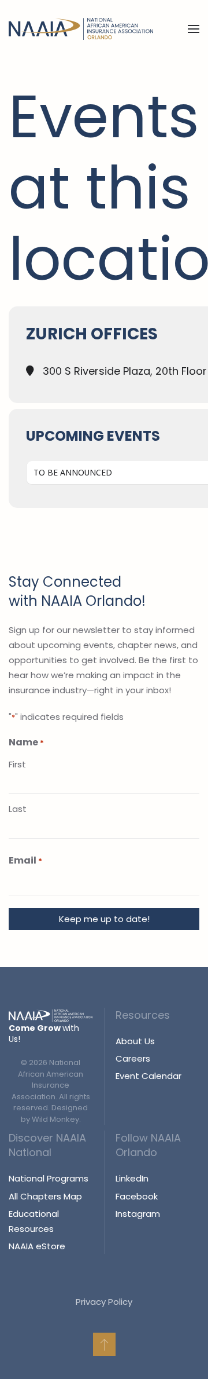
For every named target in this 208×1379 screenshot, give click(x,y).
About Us (135, 1041)
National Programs (48, 1178)
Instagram (138, 1214)
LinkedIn (132, 1178)
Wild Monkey (55, 1119)
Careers (133, 1058)
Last (18, 809)
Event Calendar (148, 1076)
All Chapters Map (45, 1196)
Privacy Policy (104, 1302)
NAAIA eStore (37, 1246)
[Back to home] (81, 29)
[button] (193, 29)
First (17, 764)
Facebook (137, 1196)
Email (25, 860)
